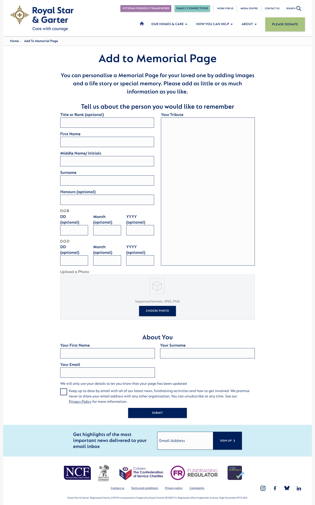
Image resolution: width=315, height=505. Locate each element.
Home (14, 41)
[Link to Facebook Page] (275, 488)
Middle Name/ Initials (80, 153)
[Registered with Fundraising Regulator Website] (194, 473)
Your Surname (173, 345)
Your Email (70, 364)
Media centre (249, 8)
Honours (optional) (78, 191)
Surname (68, 172)
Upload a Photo (74, 271)
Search (291, 8)
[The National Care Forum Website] (77, 473)
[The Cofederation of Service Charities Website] (141, 473)
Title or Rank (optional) (82, 114)
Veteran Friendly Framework (145, 8)
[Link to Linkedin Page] (299, 488)
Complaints (197, 488)
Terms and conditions (144, 488)
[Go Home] (42, 18)
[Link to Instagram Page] (263, 488)
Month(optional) (102, 219)
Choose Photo (157, 311)
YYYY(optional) (135, 219)
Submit (157, 413)
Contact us (272, 8)
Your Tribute (172, 114)
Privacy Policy (80, 402)
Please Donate (285, 24)
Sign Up (226, 441)
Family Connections (192, 8)
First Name (70, 134)
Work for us (225, 8)
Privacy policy (174, 488)
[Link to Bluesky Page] (287, 488)
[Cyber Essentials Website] (236, 473)
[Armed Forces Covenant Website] (103, 473)
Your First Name (75, 345)
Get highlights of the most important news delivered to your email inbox (110, 440)
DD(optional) (69, 219)
